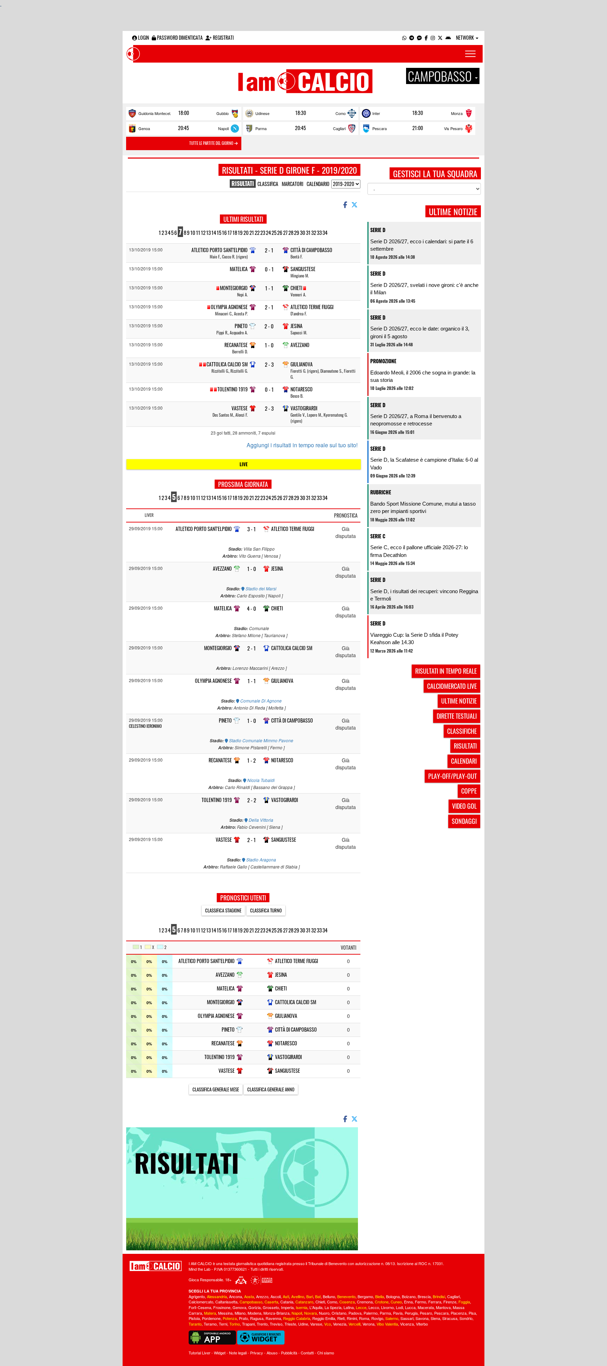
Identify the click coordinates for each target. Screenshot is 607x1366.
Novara (310, 1313)
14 (213, 232)
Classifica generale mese (215, 1089)
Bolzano (409, 1296)
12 (203, 232)
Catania (286, 1301)
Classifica (267, 183)
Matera (210, 1313)
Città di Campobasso (311, 250)
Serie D (377, 229)
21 (251, 232)
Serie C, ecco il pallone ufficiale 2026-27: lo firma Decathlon (419, 551)
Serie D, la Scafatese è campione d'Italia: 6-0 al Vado (424, 463)
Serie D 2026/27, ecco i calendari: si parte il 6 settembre (421, 245)
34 (324, 232)
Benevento (346, 1296)
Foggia (464, 1301)
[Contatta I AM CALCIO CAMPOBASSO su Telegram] (411, 37)
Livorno (387, 1307)
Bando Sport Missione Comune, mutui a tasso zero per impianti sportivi (423, 507)
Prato (243, 1318)
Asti (286, 1296)
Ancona (235, 1296)
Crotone (382, 1301)
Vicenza (407, 1324)
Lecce (361, 1307)
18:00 (183, 112)
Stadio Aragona (260, 859)
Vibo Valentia (387, 1324)
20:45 (183, 128)
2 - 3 (269, 364)
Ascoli (275, 1296)
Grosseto (271, 1307)
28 (290, 232)
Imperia (287, 1307)
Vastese (239, 408)
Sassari (406, 1318)
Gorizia (254, 1307)
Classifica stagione (223, 910)
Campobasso (251, 1301)
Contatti (307, 1352)
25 (274, 232)
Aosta (249, 1296)
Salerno (391, 1318)
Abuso (272, 1352)
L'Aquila (315, 1307)
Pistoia (194, 1318)
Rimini (352, 1318)
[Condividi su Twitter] (355, 204)
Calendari (464, 760)
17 (230, 232)
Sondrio (465, 1318)
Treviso (276, 1324)
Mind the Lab (199, 1269)
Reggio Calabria (296, 1318)
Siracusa (449, 1318)
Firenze (449, 1301)
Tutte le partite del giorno (211, 143)
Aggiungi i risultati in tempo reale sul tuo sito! (302, 445)
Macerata (426, 1307)
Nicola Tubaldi (260, 780)
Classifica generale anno (270, 1089)
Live (244, 464)
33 (319, 232)
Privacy (256, 1352)
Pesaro (426, 1313)
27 (285, 232)
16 (224, 232)
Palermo (371, 1313)
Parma (261, 128)
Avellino (297, 1296)
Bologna (393, 1296)
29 (296, 232)
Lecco (373, 1307)
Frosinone (221, 1307)
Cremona (365, 1301)
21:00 (417, 128)
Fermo (420, 1301)
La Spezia (333, 1307)
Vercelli (354, 1324)
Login (143, 37)
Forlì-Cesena (200, 1307)
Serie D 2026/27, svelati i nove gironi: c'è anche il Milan (424, 288)
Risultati (465, 745)
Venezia (339, 1324)
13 (208, 232)
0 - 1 (269, 269)
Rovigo (377, 1318)
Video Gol (464, 805)
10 (192, 232)
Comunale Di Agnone (260, 701)
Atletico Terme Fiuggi (312, 306)
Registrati (223, 37)
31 (308, 232)
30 (302, 232)
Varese (316, 1324)
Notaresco (302, 389)
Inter (376, 113)
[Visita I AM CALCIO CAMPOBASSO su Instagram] (433, 37)
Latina (349, 1307)
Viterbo (422, 1324)
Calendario (318, 183)
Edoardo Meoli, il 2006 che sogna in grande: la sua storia (422, 376)
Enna (408, 1301)
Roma (364, 1318)
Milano (240, 1313)
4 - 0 (251, 608)
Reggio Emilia (323, 1318)
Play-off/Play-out (452, 776)
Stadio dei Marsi (260, 588)
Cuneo (396, 1301)
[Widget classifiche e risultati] (261, 1337)
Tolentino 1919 (232, 389)
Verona (368, 1324)
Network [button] (465, 37)
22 (257, 232)
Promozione (383, 361)
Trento (262, 1324)
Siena (435, 1318)
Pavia (398, 1313)
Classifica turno (266, 910)
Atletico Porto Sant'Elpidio (219, 250)
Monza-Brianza (276, 1313)
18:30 (300, 112)
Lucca (410, 1307)
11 (198, 232)
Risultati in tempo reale (446, 670)
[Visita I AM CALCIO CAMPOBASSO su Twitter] (440, 37)
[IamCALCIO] (156, 1266)
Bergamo (365, 1296)
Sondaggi (464, 821)
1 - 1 (269, 288)
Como (340, 113)
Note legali (238, 1352)
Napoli (223, 128)
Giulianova (302, 364)
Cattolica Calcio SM (227, 364)
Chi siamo (325, 1352)
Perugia (411, 1313)
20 (246, 232)
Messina (225, 1313)
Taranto (195, 1324)
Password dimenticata (179, 37)
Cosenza (347, 1301)
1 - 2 (251, 760)
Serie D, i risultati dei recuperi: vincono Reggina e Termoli (424, 595)
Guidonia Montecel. (154, 113)
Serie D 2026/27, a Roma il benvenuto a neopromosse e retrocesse (415, 420)
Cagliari (339, 128)
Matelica (239, 268)
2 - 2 (251, 800)
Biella (379, 1296)
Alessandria (217, 1296)
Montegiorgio (234, 287)
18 (235, 232)
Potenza (230, 1318)
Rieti (341, 1318)
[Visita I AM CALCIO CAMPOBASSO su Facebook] (426, 37)
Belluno (329, 1296)
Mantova (443, 1307)
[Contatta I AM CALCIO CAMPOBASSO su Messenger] (419, 37)
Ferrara (434, 1301)
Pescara (379, 128)
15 (219, 232)
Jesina (296, 325)
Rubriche (380, 492)
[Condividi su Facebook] (344, 204)
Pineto (241, 325)
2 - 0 (269, 326)
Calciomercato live (452, 686)
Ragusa (256, 1318)
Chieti (296, 287)
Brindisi (439, 1296)
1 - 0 (269, 345)
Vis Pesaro (453, 128)
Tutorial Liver (199, 1352)
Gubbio (222, 113)
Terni (223, 1324)
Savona (422, 1318)
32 (313, 232)
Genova (239, 1307)
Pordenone (211, 1318)
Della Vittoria (260, 820)
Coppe (469, 790)
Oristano (339, 1313)
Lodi (399, 1307)
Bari (309, 1296)
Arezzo (262, 1296)
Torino (234, 1324)
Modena (254, 1313)
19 (240, 232)
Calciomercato (201, 1301)
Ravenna (273, 1318)
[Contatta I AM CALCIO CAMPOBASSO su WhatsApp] (404, 37)
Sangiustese (303, 268)
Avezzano (300, 344)
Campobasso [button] (441, 76)
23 (262, 232)
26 (279, 232)
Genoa (144, 128)
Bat (318, 1296)
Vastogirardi (304, 408)
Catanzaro (304, 1301)
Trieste (290, 1324)
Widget (220, 1352)
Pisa (472, 1313)
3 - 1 (251, 529)
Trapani (248, 1324)
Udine (303, 1324)
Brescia (424, 1296)
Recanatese (236, 344)
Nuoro (324, 1313)
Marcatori (292, 183)
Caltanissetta (226, 1301)
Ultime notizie (459, 700)
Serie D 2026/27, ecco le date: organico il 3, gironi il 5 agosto (419, 332)
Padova (354, 1313)
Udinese (262, 113)
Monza (457, 113)
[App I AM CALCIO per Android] (448, 37)
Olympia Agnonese (229, 306)
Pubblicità (289, 1352)
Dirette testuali (457, 715)
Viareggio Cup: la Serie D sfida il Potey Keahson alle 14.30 (414, 638)
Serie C (377, 536)
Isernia (301, 1307)
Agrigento (197, 1296)
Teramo (210, 1324)
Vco (327, 1324)
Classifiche (462, 731)
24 (268, 232)
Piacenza (458, 1313)
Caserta (271, 1301)
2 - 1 (269, 250)
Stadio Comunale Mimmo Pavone (260, 740)
